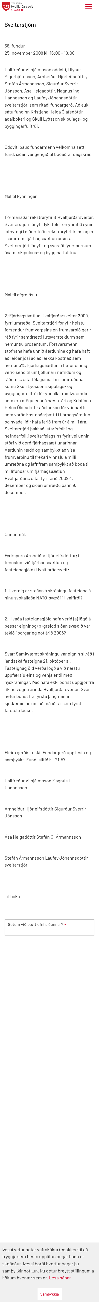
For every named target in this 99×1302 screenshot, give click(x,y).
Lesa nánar (60, 1277)
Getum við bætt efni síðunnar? (35, 924)
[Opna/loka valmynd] (89, 6)
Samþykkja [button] (49, 1294)
